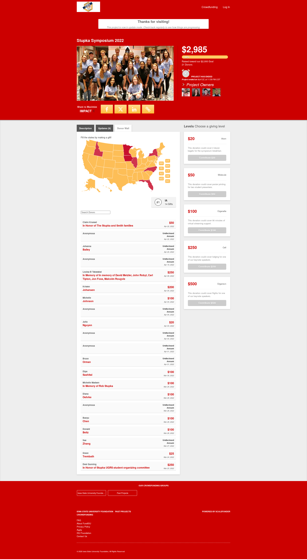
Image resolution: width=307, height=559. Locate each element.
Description (85, 128)
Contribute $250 (207, 266)
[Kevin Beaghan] (216, 92)
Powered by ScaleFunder (216, 511)
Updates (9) (104, 128)
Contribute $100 (207, 230)
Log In (226, 7)
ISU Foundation (84, 533)
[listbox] (125, 73)
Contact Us (82, 536)
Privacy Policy (83, 526)
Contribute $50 (207, 194)
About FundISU (84, 523)
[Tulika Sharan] (186, 92)
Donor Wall (123, 128)
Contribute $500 (207, 302)
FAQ (79, 520)
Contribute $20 (207, 157)
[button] (84, 73)
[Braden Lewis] (206, 92)
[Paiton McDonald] (196, 92)
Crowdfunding (210, 7)
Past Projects (122, 493)
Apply (79, 529)
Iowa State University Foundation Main (92, 493)
